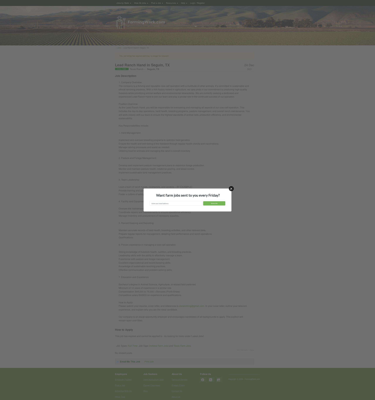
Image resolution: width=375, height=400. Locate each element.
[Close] (231, 188)
